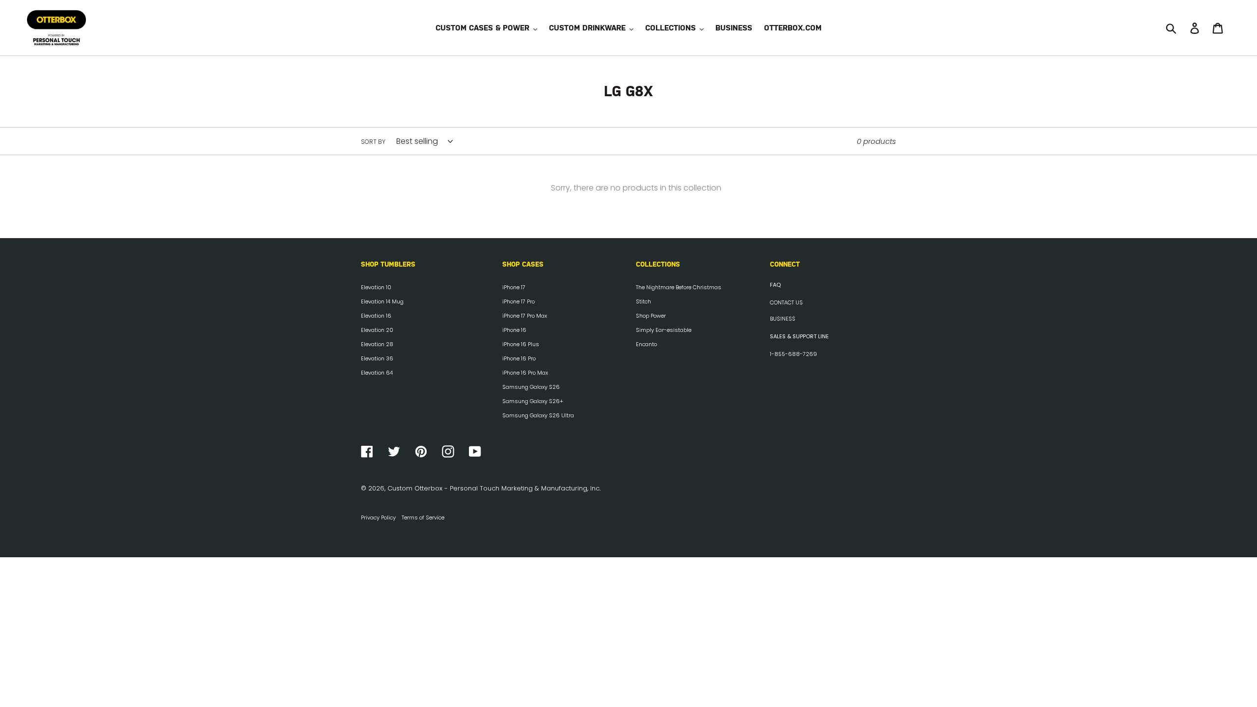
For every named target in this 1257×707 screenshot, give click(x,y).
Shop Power (651, 316)
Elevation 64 (377, 373)
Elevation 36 (377, 358)
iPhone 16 (514, 330)
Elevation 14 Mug (382, 301)
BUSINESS (782, 319)
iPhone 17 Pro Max (524, 316)
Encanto (646, 344)
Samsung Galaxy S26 (531, 387)
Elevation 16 (376, 316)
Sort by (373, 141)
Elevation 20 (377, 330)
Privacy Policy (378, 517)
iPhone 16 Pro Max (525, 373)
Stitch (643, 301)
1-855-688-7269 (793, 354)
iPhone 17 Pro (518, 301)
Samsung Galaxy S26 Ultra (538, 415)
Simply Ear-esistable (663, 330)
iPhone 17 (513, 287)
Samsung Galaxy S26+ (532, 401)
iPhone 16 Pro (519, 358)
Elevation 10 (376, 287)
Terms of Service (423, 517)
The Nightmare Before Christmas (678, 287)
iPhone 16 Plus (520, 344)
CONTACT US (786, 302)
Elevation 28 (377, 344)
